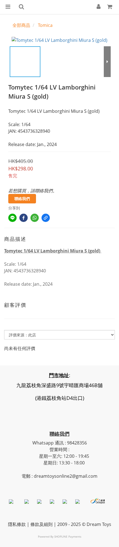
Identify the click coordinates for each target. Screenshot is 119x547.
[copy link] (46, 218)
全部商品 (21, 25)
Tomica (45, 25)
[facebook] (23, 218)
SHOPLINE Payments (67, 536)
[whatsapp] (34, 218)
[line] (12, 218)
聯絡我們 (22, 198)
